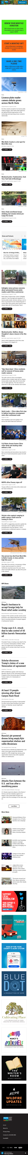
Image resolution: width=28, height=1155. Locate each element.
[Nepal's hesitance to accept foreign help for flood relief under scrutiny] (13, 592)
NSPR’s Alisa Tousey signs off (12, 482)
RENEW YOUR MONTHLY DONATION (14, 24)
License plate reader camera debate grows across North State (11, 100)
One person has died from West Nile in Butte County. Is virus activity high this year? (14, 558)
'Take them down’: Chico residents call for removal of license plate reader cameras (13, 371)
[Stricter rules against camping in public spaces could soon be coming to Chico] (14, 504)
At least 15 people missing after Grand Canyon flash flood (11, 693)
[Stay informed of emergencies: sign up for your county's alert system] (14, 955)
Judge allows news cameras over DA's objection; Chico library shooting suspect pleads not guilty (19, 868)
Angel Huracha (5, 449)
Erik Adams (4, 146)
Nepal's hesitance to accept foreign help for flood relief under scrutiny (14, 607)
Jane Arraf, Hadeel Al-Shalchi (8, 789)
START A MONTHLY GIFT (14, 43)
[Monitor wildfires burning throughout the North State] (14, 1096)
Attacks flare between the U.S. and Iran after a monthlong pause (13, 783)
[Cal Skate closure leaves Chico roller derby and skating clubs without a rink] (14, 432)
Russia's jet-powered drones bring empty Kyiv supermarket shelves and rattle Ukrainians (13, 739)
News (3, 94)
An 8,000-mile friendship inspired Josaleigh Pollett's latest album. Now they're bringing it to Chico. (19, 844)
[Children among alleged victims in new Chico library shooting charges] (7, 831)
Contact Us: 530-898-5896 (9, 1135)
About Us (5, 1128)
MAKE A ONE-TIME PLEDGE (14, 62)
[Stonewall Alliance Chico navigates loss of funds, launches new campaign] (7, 819)
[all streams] (26, 1153)
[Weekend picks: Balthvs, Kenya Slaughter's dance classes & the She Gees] (14, 321)
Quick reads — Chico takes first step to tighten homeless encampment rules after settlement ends (14, 413)
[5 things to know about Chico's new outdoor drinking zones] (7, 856)
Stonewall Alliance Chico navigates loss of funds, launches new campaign (19, 819)
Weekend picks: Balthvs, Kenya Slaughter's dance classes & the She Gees (14, 334)
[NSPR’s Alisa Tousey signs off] (14, 471)
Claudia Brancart (5, 106)
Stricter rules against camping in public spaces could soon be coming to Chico (13, 517)
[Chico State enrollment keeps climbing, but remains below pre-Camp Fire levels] (14, 198)
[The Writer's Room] (14, 1068)
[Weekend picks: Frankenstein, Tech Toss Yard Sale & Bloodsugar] (14, 163)
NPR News (4, 602)
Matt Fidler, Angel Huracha (7, 181)
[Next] (25, 236)
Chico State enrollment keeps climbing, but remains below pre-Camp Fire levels (13, 214)
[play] (2, 1153)
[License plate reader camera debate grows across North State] (14, 84)
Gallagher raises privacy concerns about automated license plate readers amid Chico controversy (13, 290)
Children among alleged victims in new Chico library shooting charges (19, 830)
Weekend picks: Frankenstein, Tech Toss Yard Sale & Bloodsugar (14, 178)
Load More (14, 806)
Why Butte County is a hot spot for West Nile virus (13, 143)
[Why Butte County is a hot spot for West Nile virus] (14, 128)
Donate (23, 2)
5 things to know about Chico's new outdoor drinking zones (18, 855)
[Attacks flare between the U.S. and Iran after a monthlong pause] (13, 768)
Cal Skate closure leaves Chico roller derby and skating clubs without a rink (12, 445)
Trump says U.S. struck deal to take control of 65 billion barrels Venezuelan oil (14, 632)
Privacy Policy (6, 1131)
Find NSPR (5, 1138)
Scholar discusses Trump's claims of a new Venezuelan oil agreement (14, 663)
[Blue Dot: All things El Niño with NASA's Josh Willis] (11, 244)
